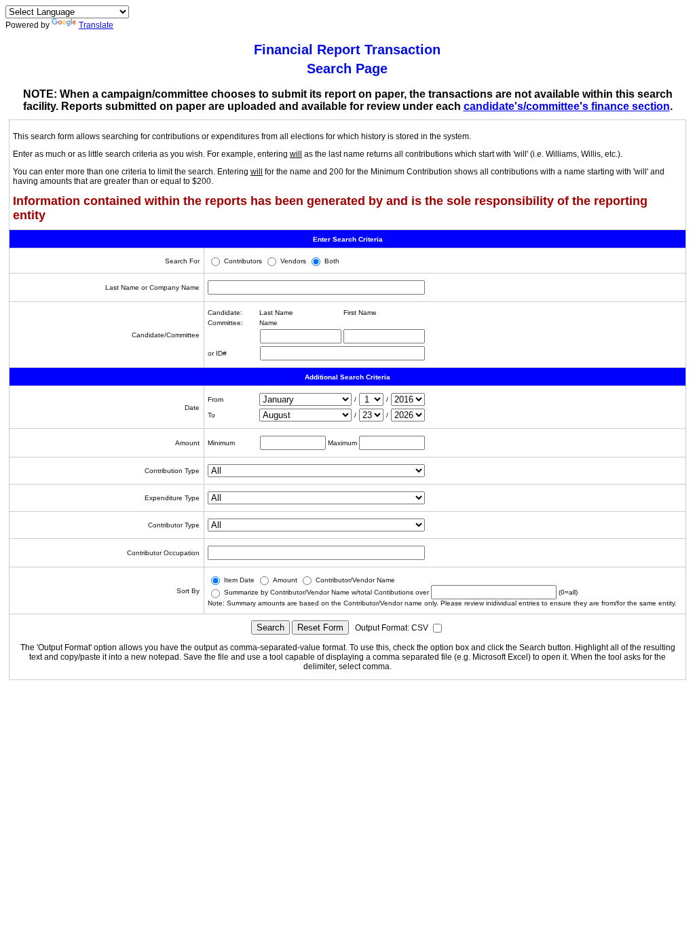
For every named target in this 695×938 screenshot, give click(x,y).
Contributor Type (174, 525)
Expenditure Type (172, 498)
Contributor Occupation (163, 553)
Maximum (342, 443)
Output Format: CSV (392, 628)
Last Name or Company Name (152, 287)
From (215, 399)
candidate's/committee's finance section (567, 106)
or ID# (217, 353)
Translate (96, 25)
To (211, 415)
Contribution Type (172, 470)
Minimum (221, 443)
